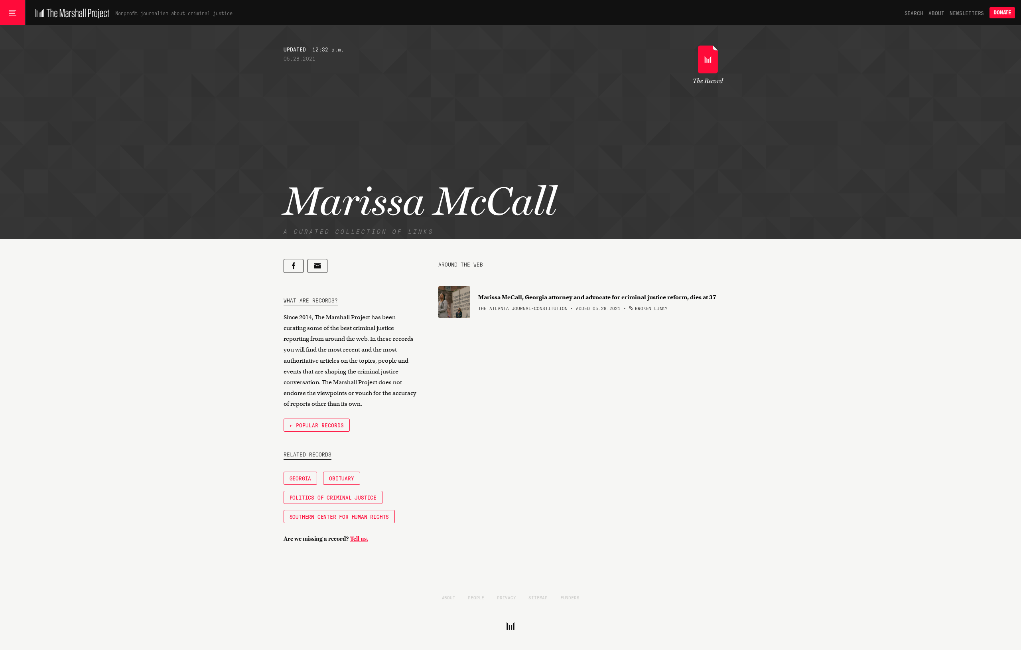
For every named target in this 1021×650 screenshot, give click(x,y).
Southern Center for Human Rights (339, 516)
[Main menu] (12, 13)
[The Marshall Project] (70, 13)
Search (914, 12)
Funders (569, 597)
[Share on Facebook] (294, 266)
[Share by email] (317, 266)
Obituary (341, 478)
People (476, 597)
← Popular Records (317, 425)
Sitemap (538, 597)
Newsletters (967, 12)
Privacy (506, 597)
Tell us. (359, 538)
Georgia (300, 478)
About (936, 12)
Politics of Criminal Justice (333, 497)
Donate (1002, 13)
